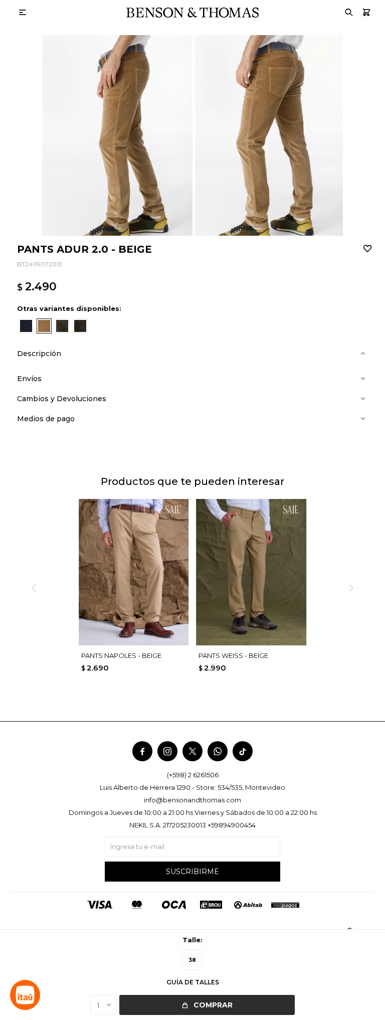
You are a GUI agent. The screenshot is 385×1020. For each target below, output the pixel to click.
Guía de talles (192, 982)
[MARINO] (26, 325)
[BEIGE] (44, 325)
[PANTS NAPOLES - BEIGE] (133, 572)
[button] (366, 12)
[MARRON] (80, 325)
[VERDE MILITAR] (62, 325)
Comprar (213, 1004)
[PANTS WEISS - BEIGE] (251, 572)
